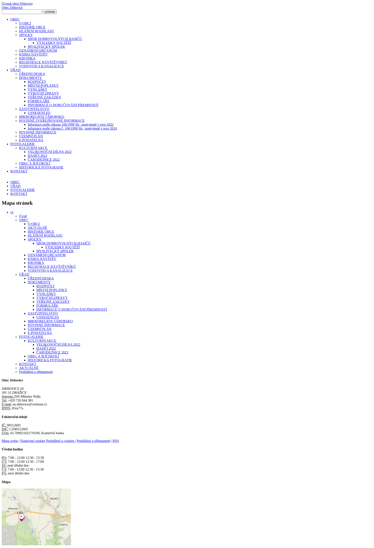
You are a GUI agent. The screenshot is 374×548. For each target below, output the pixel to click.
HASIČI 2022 (37, 155)
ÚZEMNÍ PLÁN (31, 136)
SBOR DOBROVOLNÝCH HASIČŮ (55, 39)
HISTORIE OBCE (32, 27)
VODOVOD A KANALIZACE (41, 66)
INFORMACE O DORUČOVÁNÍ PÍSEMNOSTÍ (63, 105)
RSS (116, 441)
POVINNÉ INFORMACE (37, 132)
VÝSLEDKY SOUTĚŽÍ (53, 43)
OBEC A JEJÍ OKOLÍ (34, 163)
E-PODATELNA (31, 140)
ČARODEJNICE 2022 (44, 159)
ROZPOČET (37, 82)
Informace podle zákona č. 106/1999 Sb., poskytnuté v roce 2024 (72, 128)
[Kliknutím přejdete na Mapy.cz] (36, 544)
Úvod (23, 216)
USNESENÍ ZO (39, 113)
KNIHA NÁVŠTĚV (33, 54)
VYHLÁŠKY (37, 89)
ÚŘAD (15, 70)
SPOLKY (26, 35)
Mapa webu (10, 441)
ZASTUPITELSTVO (34, 109)
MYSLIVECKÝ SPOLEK (46, 46)
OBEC (15, 19)
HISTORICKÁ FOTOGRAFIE (41, 167)
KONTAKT (18, 171)
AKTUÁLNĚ (37, 228)
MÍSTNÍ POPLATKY (43, 85)
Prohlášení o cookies (60, 441)
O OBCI (25, 23)
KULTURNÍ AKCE (33, 148)
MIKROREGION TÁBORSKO (41, 117)
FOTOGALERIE (22, 144)
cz (11, 212)
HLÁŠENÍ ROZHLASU (36, 31)
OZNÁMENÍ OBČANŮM (38, 50)
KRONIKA (27, 58)
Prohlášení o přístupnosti (36, 372)
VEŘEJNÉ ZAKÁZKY (44, 97)
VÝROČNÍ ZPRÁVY (43, 93)
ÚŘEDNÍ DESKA (32, 74)
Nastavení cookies (32, 441)
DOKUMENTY (30, 78)
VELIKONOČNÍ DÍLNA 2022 (50, 152)
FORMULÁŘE (39, 101)
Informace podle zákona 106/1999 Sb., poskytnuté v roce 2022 (71, 124)
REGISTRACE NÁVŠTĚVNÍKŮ (43, 62)
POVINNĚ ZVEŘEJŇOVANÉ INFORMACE (52, 120)
